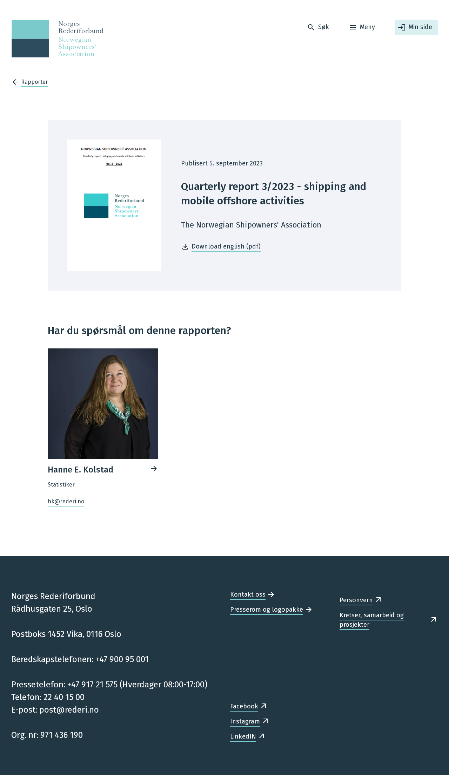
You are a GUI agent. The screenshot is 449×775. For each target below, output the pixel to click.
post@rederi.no (69, 710)
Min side (420, 27)
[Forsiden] (55, 38)
